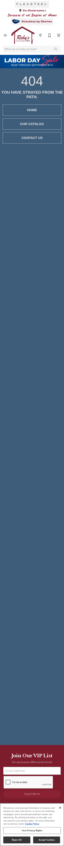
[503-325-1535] (49, 35)
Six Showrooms (33, 10)
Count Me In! (32, 794)
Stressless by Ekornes (36, 21)
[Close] (60, 807)
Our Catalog (32, 124)
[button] (5, 35)
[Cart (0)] (59, 35)
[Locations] (40, 35)
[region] (32, 824)
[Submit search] (55, 49)
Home (32, 110)
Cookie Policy (32, 824)
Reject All (17, 840)
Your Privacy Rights (32, 830)
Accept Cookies (47, 840)
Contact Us (32, 138)
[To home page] (22, 35)
